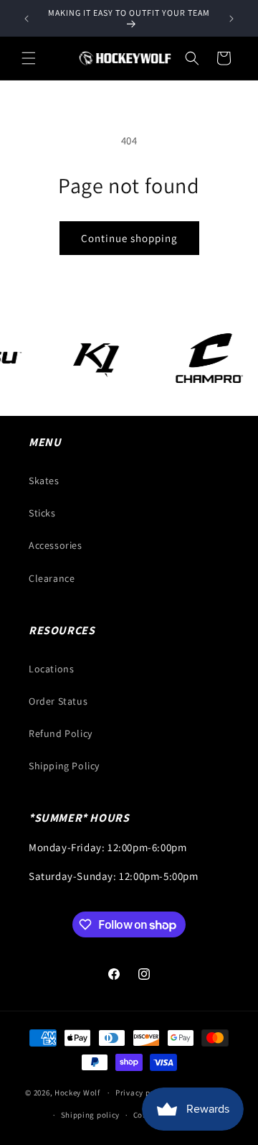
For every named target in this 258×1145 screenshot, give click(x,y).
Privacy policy (141, 1093)
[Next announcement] (231, 18)
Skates (44, 480)
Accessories (55, 545)
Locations (51, 668)
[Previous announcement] (26, 18)
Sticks (42, 512)
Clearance (52, 578)
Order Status (58, 701)
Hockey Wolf (77, 1093)
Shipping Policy (64, 765)
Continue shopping (129, 238)
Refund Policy (60, 733)
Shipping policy (90, 1115)
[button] (28, 58)
